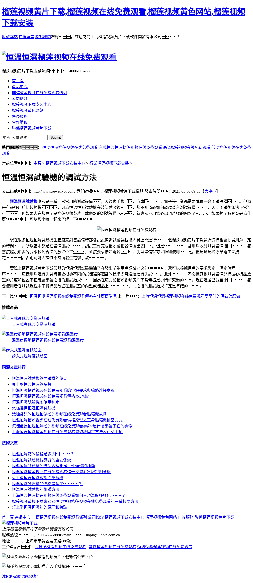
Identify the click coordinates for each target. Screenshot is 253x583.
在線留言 (26, 37)
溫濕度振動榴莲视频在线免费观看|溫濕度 (48, 340)
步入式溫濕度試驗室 (29, 356)
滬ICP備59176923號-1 (20, 576)
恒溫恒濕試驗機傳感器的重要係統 (41, 460)
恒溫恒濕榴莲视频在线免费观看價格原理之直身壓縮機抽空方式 (67, 420)
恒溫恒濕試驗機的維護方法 (35, 489)
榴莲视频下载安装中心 (65, 163)
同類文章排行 (14, 367)
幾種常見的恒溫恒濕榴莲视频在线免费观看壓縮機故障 (59, 414)
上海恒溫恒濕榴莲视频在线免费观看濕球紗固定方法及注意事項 (67, 432)
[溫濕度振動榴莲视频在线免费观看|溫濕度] (40, 334)
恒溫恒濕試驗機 (24, 201)
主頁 (38, 163)
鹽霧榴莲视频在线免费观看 (112, 547)
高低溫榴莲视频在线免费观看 (60, 547)
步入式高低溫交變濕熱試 (33, 324)
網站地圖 (43, 37)
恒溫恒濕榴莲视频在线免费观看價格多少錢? (50, 396)
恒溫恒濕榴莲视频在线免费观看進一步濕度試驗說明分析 (61, 472)
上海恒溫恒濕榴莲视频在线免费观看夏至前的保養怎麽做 (190, 296)
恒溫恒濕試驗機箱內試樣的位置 (39, 378)
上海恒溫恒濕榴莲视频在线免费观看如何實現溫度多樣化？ (69, 495)
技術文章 (10, 443)
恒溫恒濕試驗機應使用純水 (35, 402)
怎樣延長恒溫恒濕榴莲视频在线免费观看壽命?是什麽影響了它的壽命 (72, 426)
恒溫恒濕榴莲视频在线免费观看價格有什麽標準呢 (73, 296)
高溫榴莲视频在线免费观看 (187, 147)
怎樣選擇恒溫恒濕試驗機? (34, 408)
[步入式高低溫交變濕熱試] (25, 318)
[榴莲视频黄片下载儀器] (20, 523)
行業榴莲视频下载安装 (109, 163)
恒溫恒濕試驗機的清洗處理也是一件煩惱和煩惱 (53, 466)
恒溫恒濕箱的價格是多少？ (43, 454)
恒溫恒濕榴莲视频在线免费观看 (70, 147)
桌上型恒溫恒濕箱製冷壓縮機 (37, 478)
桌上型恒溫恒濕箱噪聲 (31, 384)
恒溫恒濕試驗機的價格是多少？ (47, 484)
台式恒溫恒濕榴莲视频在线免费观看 (130, 147)
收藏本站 (10, 37)
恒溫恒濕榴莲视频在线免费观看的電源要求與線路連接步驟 (63, 390)
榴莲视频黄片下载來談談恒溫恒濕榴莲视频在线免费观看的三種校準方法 (75, 501)
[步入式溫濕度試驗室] (22, 350)
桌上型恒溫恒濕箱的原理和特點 (39, 507)
